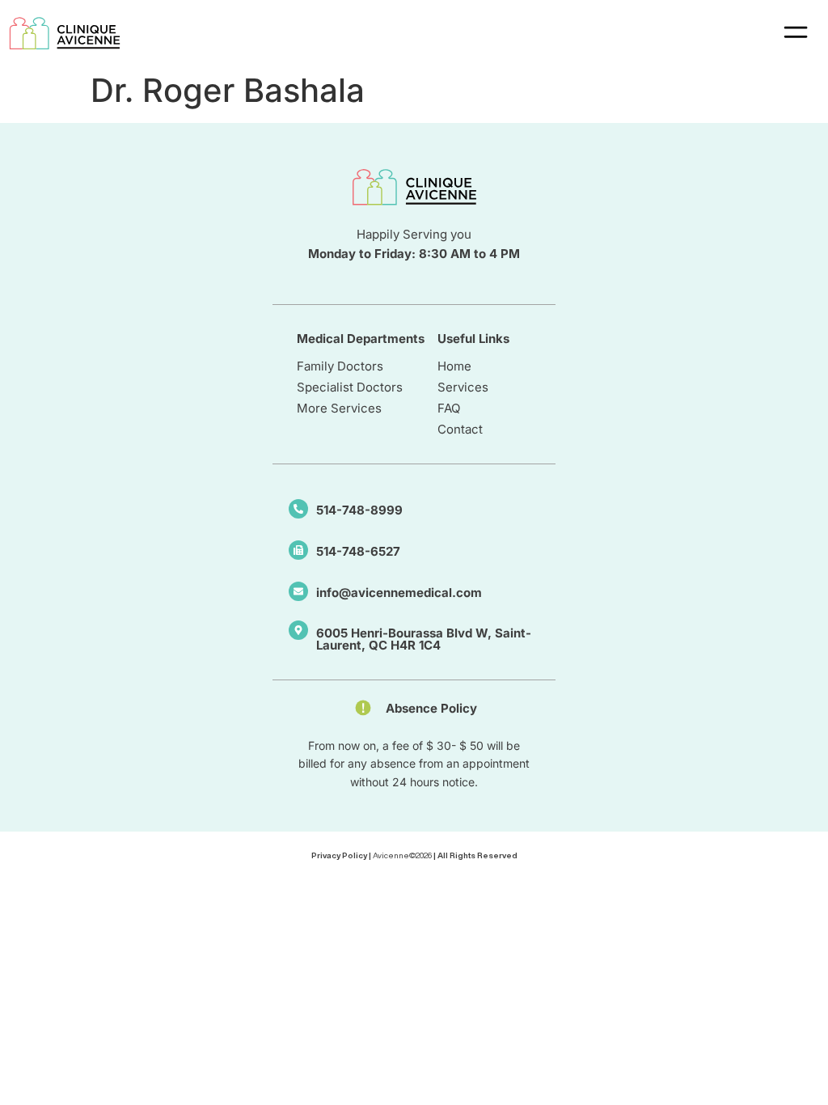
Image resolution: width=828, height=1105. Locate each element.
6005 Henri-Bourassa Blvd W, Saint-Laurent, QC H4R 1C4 (423, 639)
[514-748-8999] (298, 509)
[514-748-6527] (298, 550)
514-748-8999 (359, 510)
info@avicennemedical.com (399, 592)
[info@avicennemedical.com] (298, 591)
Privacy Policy (339, 855)
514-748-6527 (358, 551)
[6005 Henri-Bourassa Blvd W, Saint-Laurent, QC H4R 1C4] (298, 630)
